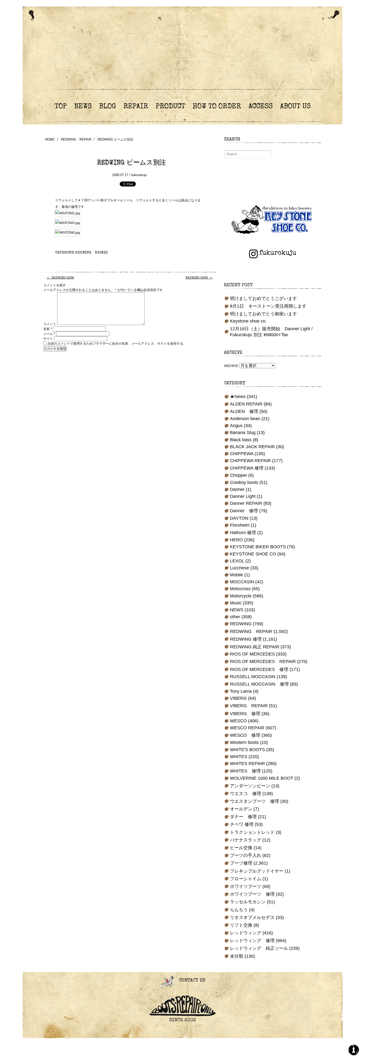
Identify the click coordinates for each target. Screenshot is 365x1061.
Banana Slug (243, 432)
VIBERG (238, 698)
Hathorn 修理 (243, 532)
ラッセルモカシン (248, 901)
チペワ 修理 (242, 824)
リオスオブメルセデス (252, 917)
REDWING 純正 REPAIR (254, 646)
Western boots (244, 742)
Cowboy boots (244, 482)
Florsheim (240, 525)
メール (49, 334)
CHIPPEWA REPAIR (250, 460)
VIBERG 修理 (245, 713)
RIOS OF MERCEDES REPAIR (263, 661)
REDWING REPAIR (76, 139)
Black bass (241, 439)
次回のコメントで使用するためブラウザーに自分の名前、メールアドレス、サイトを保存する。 (116, 343)
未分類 (236, 956)
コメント (49, 324)
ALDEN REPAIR (246, 404)
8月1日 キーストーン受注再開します (268, 306)
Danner (237, 489)
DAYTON (239, 518)
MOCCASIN (242, 581)
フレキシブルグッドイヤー (257, 871)
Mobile (236, 574)
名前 (47, 329)
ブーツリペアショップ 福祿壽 (182, 54)
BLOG (107, 106)
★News (238, 396)
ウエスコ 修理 (245, 793)
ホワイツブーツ (245, 886)
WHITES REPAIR (247, 763)
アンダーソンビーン (250, 785)
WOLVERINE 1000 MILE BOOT (261, 778)
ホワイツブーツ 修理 (252, 894)
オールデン (241, 808)
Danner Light (243, 496)
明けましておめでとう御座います (263, 313)
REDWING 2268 (60, 278)
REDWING (241, 623)
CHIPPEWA (241, 453)
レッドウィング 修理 (252, 940)
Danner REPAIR (246, 503)
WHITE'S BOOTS (247, 749)
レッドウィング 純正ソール (259, 948)
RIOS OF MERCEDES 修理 (259, 669)
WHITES (238, 756)
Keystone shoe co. (248, 321)
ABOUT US (295, 106)
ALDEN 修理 (244, 411)
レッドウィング (245, 932)
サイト (48, 338)
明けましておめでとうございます (263, 298)
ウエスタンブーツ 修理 (254, 801)
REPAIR (135, 106)
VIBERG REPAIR (249, 705)
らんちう (239, 909)
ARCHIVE (231, 366)
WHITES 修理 (245, 770)
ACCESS (261, 106)
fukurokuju (277, 253)
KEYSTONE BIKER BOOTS (258, 546)
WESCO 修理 (245, 735)
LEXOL (237, 560)
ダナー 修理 (243, 816)
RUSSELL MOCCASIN (252, 676)
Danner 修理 (244, 510)
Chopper (238, 475)
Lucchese (239, 567)
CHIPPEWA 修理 (246, 468)
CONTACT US (191, 980)
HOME (50, 139)
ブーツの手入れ (245, 855)
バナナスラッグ (245, 840)
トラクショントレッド (252, 832)
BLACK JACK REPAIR (252, 446)
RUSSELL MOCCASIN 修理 (259, 684)
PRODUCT (170, 106)
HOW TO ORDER (217, 106)
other (235, 616)
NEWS (83, 106)
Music (236, 602)
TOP (61, 106)
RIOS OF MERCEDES (252, 654)
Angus (236, 425)
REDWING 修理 (246, 639)
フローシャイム (245, 878)
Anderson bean (245, 418)
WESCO (238, 720)
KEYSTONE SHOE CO (253, 553)
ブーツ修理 (241, 863)
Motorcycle (241, 595)
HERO (236, 539)
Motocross (240, 588)
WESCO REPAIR (247, 727)
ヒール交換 (241, 847)
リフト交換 (241, 925)
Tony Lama (241, 691)
